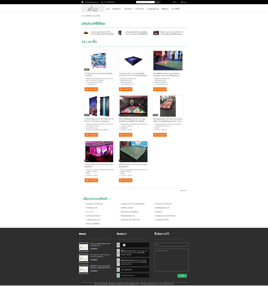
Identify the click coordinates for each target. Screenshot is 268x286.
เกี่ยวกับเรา (128, 9)
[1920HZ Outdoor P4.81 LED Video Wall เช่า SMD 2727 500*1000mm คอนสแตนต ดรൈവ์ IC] (99, 106)
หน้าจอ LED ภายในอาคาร (163, 204)
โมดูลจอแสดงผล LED (128, 216)
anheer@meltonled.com (91, 2)
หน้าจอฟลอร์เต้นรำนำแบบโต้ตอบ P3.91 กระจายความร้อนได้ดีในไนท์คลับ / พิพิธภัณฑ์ (137, 34)
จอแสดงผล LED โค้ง (162, 220)
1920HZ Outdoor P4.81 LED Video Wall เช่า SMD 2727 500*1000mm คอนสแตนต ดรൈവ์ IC (99, 121)
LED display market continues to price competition (100, 255)
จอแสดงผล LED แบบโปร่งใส (130, 220)
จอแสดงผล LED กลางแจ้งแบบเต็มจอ (132, 204)
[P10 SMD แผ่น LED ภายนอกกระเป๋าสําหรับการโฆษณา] (99, 60)
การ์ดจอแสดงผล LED (93, 220)
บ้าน (107, 9)
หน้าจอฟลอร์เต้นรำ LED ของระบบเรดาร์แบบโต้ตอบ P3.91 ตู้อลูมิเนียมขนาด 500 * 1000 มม (167, 121)
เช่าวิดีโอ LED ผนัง (127, 208)
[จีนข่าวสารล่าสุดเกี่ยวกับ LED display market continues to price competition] (83, 258)
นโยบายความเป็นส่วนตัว (101, 284)
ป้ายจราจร (158, 212)
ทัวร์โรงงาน (139, 9)
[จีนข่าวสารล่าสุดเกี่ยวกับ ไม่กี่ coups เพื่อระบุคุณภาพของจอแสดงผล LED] (83, 247)
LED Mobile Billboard (93, 216)
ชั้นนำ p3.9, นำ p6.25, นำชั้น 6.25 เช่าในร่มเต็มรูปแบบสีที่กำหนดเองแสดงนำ (171, 34)
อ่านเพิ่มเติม (94, 248)
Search (157, 2)
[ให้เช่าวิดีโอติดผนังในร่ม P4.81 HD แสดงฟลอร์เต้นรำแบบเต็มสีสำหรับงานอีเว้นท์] (134, 106)
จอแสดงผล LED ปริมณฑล (129, 212)
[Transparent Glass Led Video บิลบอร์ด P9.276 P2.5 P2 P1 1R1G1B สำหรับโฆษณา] (133, 60)
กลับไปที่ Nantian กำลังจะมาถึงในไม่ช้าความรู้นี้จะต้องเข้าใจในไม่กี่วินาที (100, 267)
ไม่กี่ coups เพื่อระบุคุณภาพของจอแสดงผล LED (100, 244)
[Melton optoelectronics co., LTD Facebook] (124, 244)
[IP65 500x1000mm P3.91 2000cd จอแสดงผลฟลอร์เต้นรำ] (134, 151)
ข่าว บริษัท (175, 9)
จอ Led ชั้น (90, 212)
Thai (184, 2)
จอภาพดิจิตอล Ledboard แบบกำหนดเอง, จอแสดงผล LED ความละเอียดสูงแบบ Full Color (166, 75)
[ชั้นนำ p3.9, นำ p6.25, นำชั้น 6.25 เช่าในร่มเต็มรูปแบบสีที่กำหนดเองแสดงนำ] (156, 33)
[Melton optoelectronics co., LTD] (93, 8)
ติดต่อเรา (165, 9)
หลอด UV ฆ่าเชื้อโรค (93, 224)
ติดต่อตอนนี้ (92, 89)
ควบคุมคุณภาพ (153, 9)
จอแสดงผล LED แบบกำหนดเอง (165, 216)
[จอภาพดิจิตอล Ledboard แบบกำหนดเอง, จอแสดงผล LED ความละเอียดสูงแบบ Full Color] (168, 60)
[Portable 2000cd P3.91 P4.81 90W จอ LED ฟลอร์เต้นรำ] (99, 151)
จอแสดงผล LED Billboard (94, 204)
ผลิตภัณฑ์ (116, 9)
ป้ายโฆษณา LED (91, 208)
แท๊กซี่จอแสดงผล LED (162, 208)
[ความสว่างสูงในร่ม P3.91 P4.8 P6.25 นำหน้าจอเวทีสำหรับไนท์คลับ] (86, 33)
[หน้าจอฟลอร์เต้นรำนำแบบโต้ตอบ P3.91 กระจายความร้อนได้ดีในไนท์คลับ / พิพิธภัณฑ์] (120, 33)
